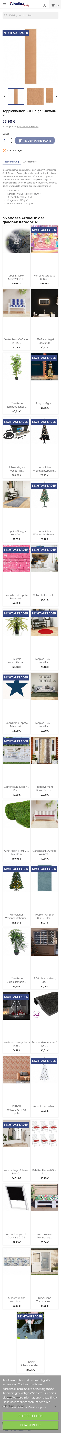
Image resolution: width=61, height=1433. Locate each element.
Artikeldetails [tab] (30, 161)
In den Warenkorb (35, 141)
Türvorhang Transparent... (44, 1299)
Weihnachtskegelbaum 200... (17, 1044)
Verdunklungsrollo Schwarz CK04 (16, 1235)
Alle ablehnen (30, 1416)
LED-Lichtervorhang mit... (44, 980)
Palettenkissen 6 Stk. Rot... (44, 1172)
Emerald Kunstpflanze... (16, 660)
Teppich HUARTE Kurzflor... (44, 660)
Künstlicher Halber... (44, 1106)
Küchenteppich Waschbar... (16, 1299)
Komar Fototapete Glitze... (44, 277)
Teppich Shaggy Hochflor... (16, 532)
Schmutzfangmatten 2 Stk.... (44, 1044)
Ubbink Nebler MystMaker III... (16, 277)
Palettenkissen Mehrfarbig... (44, 1235)
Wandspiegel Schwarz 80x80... (16, 1172)
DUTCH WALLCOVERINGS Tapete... (17, 1110)
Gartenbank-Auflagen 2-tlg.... (16, 341)
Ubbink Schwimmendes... (30, 1363)
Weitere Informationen (15, 1407)
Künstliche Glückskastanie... (16, 980)
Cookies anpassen (38, 1407)
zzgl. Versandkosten (27, 126)
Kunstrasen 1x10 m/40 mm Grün (16, 852)
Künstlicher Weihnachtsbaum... (44, 469)
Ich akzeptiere (30, 1425)
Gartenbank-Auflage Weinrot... (44, 852)
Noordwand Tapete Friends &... (16, 596)
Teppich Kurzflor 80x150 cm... (44, 916)
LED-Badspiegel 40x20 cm (44, 341)
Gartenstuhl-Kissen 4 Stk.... (16, 788)
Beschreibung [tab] (12, 161)
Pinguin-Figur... (44, 403)
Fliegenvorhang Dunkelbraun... (45, 788)
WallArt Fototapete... (45, 595)
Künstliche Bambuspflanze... (16, 405)
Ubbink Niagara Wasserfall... (16, 469)
